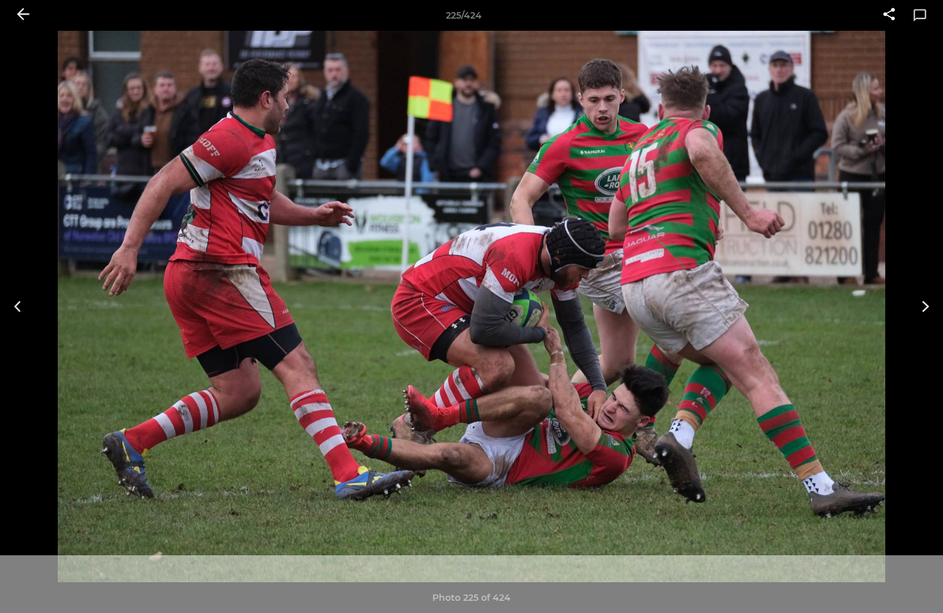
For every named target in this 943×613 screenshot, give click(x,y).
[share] (889, 15)
